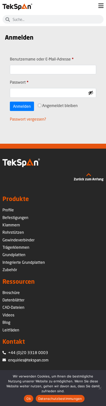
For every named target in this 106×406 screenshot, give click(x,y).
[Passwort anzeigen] (90, 92)
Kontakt (13, 341)
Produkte (15, 198)
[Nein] (99, 388)
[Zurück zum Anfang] (88, 174)
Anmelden (22, 106)
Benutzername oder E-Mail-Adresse (51, 58)
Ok (28, 399)
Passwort (29, 81)
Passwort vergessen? (28, 119)
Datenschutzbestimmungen (60, 399)
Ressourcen (18, 281)
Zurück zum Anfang (89, 179)
